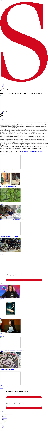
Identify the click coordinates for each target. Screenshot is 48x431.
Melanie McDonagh (2, 171)
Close (0, 423)
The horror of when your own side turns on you (8, 299)
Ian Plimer (1, 254)
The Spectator (1, 411)
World (1, 333)
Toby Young (1, 301)
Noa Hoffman (2, 351)
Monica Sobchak (2, 336)
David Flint (1, 388)
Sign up (24, 397)
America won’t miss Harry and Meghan (7, 369)
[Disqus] (24, 263)
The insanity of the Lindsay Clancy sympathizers (8, 334)
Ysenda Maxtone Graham (3, 237)
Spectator (1, 0)
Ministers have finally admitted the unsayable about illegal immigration (12, 350)
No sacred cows (2, 298)
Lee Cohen (1, 370)
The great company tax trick (5, 317)
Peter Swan (1, 318)
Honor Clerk (1, 204)
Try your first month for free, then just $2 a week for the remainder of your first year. (30, 151)
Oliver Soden (1, 112)
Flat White (1, 385)
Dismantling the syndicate (4, 386)
